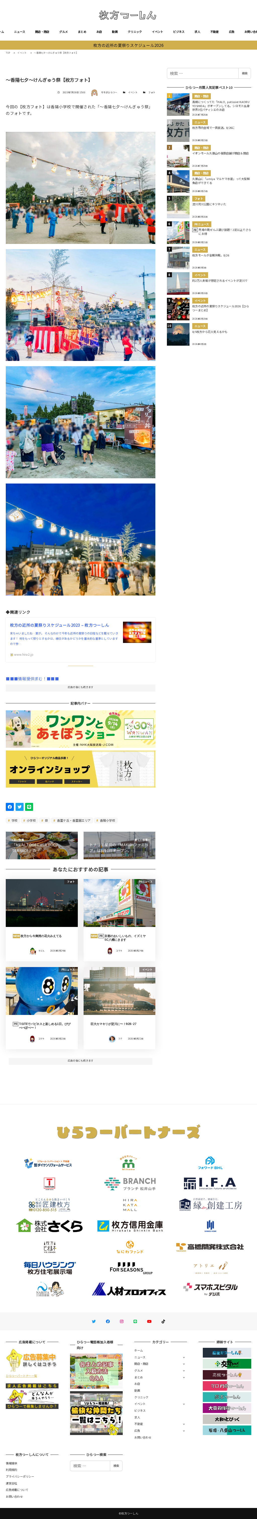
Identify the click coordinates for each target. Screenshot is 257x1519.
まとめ (82, 32)
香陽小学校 (107, 820)
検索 (244, 73)
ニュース (19, 32)
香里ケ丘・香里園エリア (73, 820)
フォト (151, 92)
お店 (99, 32)
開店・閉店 (42, 32)
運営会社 (11, 1483)
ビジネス (178, 32)
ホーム (138, 1350)
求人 (197, 32)
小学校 (31, 820)
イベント (157, 32)
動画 (115, 32)
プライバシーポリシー (20, 1476)
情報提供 (11, 1463)
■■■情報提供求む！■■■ (32, 678)
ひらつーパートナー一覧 (21, 1376)
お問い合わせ (142, 1437)
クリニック (135, 32)
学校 (14, 820)
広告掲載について (17, 1490)
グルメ (63, 32)
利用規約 (11, 1470)
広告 (232, 32)
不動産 (214, 32)
